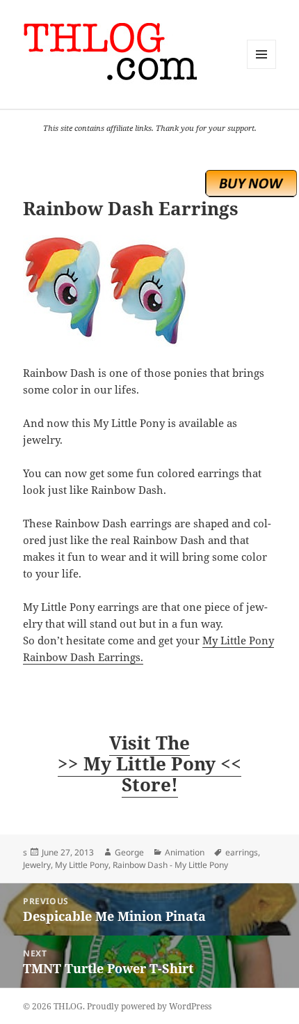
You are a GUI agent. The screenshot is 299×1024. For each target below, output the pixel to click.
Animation (184, 852)
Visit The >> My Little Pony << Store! (149, 763)
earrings (241, 852)
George (129, 852)
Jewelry (37, 865)
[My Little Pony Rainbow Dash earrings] (149, 291)
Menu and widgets (262, 68)
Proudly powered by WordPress (149, 1006)
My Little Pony (81, 865)
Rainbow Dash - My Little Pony (170, 865)
